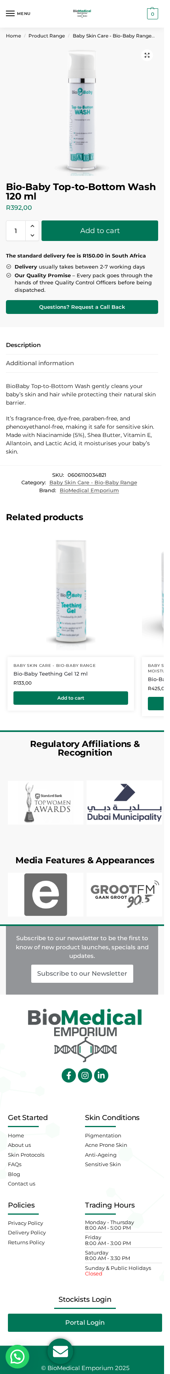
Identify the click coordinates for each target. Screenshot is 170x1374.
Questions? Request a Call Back (82, 307)
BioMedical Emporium (89, 490)
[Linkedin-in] (101, 1075)
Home (13, 36)
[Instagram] (85, 1075)
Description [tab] (23, 345)
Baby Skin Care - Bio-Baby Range (112, 36)
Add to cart (100, 230)
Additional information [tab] (40, 363)
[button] (151, 13)
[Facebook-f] (69, 1075)
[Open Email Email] (60, 1351)
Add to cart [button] (70, 698)
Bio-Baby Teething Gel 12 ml (50, 673)
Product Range (46, 36)
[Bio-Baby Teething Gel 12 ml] (71, 594)
